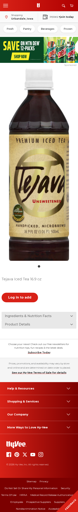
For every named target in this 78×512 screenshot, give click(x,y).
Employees (16, 501)
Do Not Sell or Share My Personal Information (31, 488)
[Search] (63, 5)
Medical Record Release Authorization (52, 494)
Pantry (27, 28)
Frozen (68, 28)
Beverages (47, 28)
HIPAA (23, 494)
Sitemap (31, 481)
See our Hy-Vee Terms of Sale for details (39, 372)
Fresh (10, 28)
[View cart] (71, 5)
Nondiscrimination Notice (30, 508)
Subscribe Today (39, 352)
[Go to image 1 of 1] (39, 266)
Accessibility (55, 508)
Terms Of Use (8, 494)
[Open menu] (5, 5)
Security (65, 488)
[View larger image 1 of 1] (39, 165)
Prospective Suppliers (38, 501)
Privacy (44, 481)
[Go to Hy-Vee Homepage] (39, 5)
